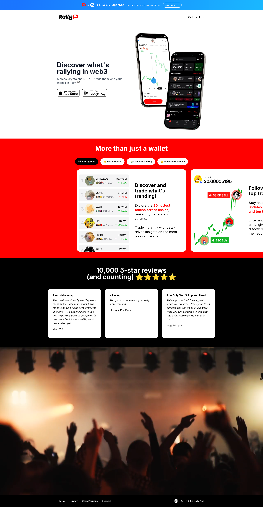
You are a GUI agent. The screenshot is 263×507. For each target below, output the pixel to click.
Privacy (74, 501)
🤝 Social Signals (112, 161)
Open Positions (90, 501)
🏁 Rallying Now (86, 161)
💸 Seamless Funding (141, 161)
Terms (62, 501)
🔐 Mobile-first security (173, 161)
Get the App (196, 17)
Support (106, 501)
